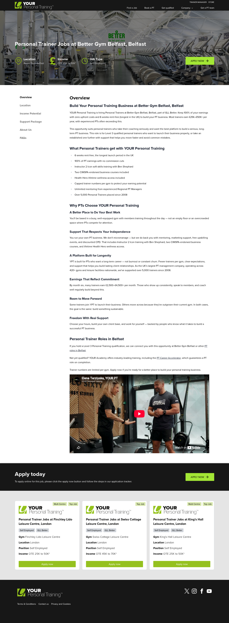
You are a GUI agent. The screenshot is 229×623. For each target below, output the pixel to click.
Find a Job (132, 7)
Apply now (47, 564)
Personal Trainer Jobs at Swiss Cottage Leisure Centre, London (113, 521)
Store (211, 2)
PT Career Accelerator (169, 358)
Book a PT (149, 7)
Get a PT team (207, 7)
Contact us (43, 603)
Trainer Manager (198, 2)
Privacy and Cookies (61, 603)
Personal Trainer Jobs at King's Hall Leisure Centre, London (178, 521)
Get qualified (168, 7)
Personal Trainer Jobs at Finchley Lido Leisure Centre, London (45, 521)
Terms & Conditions (26, 603)
